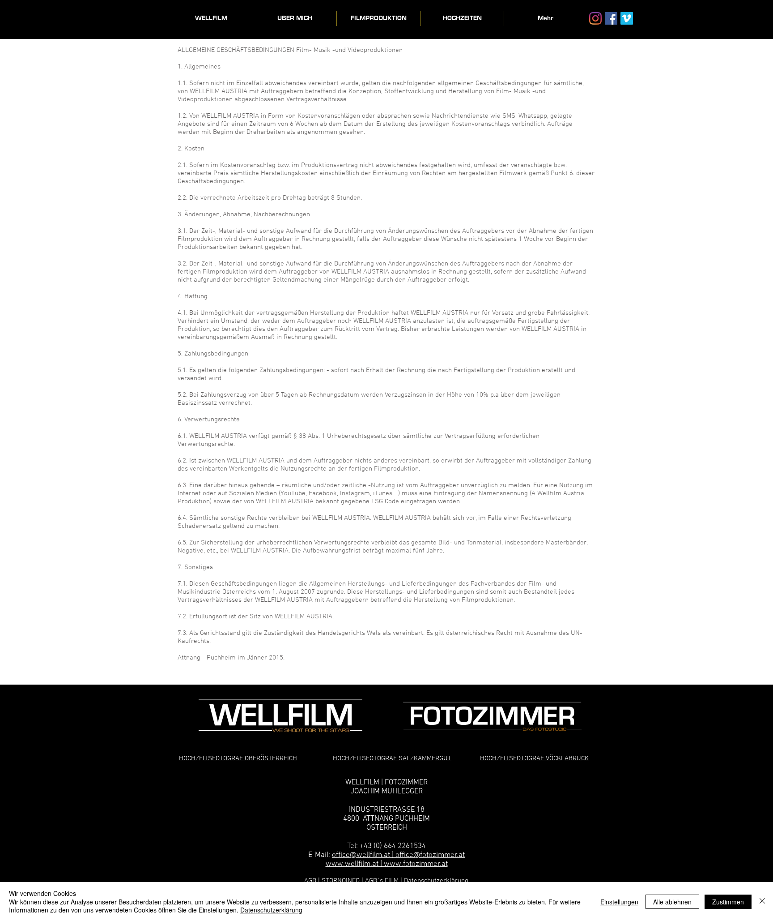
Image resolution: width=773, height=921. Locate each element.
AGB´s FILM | (383, 881)
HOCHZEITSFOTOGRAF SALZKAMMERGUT (392, 758)
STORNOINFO (341, 881)
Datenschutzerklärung (436, 881)
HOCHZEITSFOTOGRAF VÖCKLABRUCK (534, 758)
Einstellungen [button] (619, 901)
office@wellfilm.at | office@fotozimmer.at (398, 855)
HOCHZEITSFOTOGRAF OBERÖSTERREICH (238, 758)
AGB (310, 881)
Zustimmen (728, 901)
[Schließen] (762, 901)
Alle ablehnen (672, 901)
